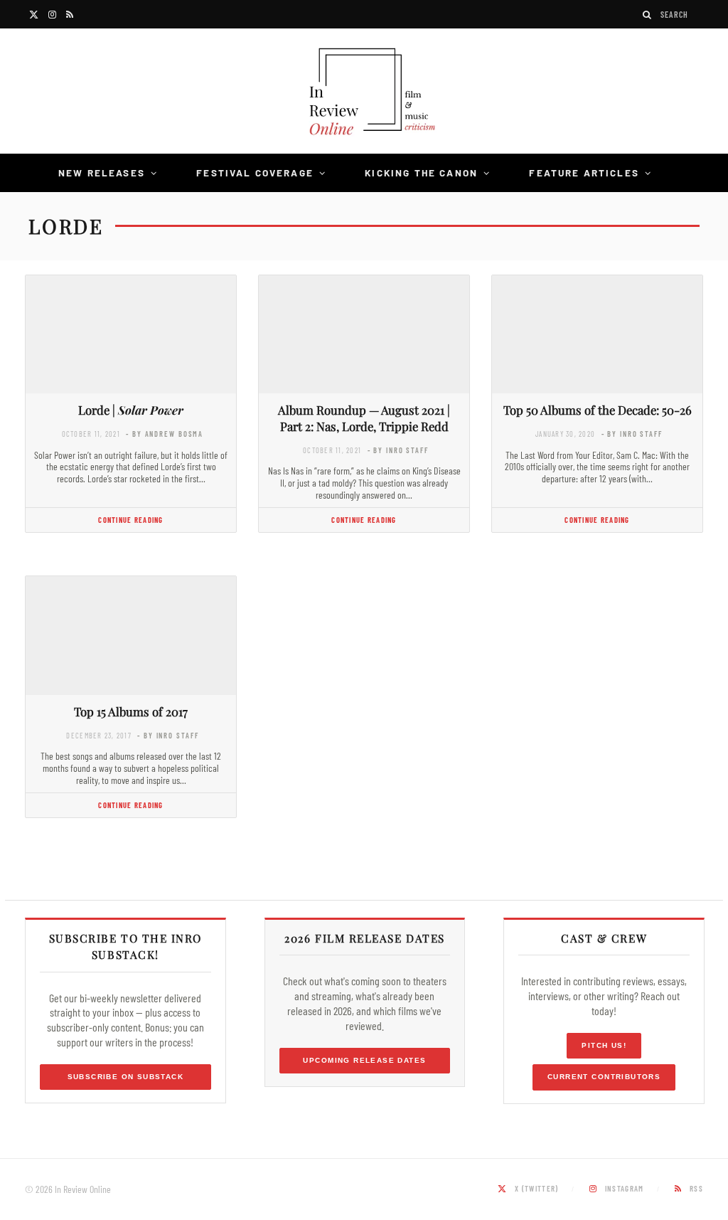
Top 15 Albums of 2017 (131, 711)
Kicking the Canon (421, 172)
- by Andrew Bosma (164, 433)
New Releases (101, 172)
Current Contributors (603, 1077)
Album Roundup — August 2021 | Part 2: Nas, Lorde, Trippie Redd (364, 418)
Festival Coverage (255, 172)
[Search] (648, 14)
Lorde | (130, 410)
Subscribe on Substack (126, 1077)
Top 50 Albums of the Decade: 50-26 (597, 410)
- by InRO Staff (398, 450)
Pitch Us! (604, 1045)
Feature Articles (584, 172)
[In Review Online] (364, 93)
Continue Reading (130, 519)
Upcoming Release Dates (364, 1060)
